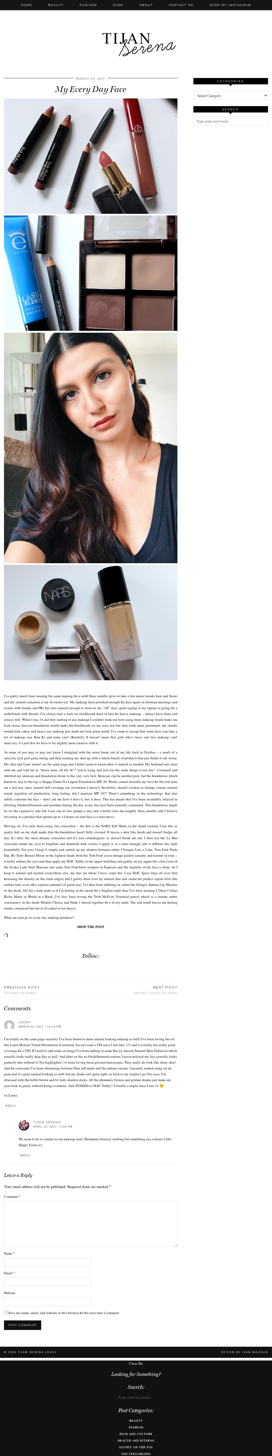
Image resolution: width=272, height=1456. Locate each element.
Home (26, 5)
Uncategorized (136, 1454)
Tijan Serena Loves (37, 1352)
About (146, 5)
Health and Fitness (136, 1440)
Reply (10, 1106)
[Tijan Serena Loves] (136, 31)
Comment (12, 1196)
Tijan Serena (47, 1122)
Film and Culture (136, 1434)
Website (9, 1292)
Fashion (88, 5)
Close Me (136, 1363)
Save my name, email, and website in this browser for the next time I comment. (64, 1312)
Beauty (56, 5)
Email (9, 1273)
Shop (118, 5)
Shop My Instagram (230, 5)
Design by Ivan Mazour (244, 1352)
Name (9, 1253)
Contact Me (181, 5)
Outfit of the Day (136, 1447)
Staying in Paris (22, 990)
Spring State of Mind (155, 990)
